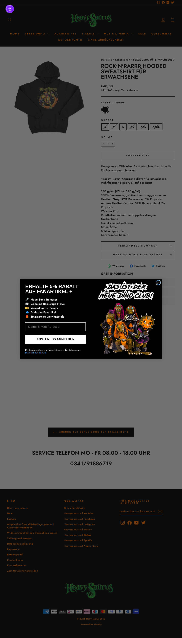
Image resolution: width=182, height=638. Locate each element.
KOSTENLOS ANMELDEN (55, 339)
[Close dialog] (158, 282)
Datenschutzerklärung (36, 353)
